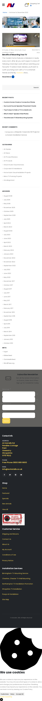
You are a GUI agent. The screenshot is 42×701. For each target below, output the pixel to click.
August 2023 (8, 231)
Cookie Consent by (6, 697)
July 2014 (7, 328)
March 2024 (8, 227)
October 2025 (8, 211)
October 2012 (8, 343)
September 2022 (10, 266)
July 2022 (7, 269)
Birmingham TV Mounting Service (15, 573)
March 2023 (8, 246)
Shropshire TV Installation (12, 589)
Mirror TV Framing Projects (13, 176)
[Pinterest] (15, 475)
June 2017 (7, 297)
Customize (5, 694)
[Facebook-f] (4, 475)
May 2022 (7, 277)
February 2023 (9, 250)
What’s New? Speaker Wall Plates (16, 114)
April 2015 (7, 324)
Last (36, 399)
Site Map (5, 599)
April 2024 (7, 223)
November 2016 (9, 312)
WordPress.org (9, 363)
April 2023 (7, 242)
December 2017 (9, 281)
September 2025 (10, 215)
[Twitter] (10, 475)
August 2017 (8, 289)
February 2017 (8, 308)
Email (4, 411)
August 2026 (8, 196)
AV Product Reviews (11, 157)
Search (36, 87)
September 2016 (9, 316)
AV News (11, 50)
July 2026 (7, 200)
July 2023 (7, 235)
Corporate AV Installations (13, 168)
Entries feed (8, 355)
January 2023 (8, 254)
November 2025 (9, 207)
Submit (6, 421)
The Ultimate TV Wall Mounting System (18, 118)
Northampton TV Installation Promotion (17, 584)
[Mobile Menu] (3, 4)
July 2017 (7, 293)
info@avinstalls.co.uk (12, 469)
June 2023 (7, 238)
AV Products (8, 161)
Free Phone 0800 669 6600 (14, 462)
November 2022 (9, 262)
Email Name (6, 403)
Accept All (19, 694)
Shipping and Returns (10, 534)
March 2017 (7, 304)
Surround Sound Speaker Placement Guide (20, 106)
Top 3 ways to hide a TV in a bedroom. (18, 110)
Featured (5, 493)
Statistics (19, 73)
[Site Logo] (11, 5)
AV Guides (5, 50)
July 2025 (7, 219)
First (36, 394)
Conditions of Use (9, 555)
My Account (7, 549)
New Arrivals (6, 504)
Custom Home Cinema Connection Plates (19, 102)
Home (5, 12)
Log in (6, 351)
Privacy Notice (7, 560)
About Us (5, 544)
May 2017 (7, 300)
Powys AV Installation (10, 594)
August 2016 (8, 320)
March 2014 (8, 331)
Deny (12, 694)
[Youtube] (21, 475)
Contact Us (6, 539)
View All (5, 509)
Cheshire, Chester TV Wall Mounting (16, 578)
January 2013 (8, 339)
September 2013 (9, 335)
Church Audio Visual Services (14, 165)
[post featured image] (21, 40)
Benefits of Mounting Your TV (14, 54)
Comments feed (9, 359)
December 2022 (9, 258)
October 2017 (8, 285)
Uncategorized (9, 180)
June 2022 (7, 273)
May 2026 (7, 203)
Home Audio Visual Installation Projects (17, 172)
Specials (5, 498)
